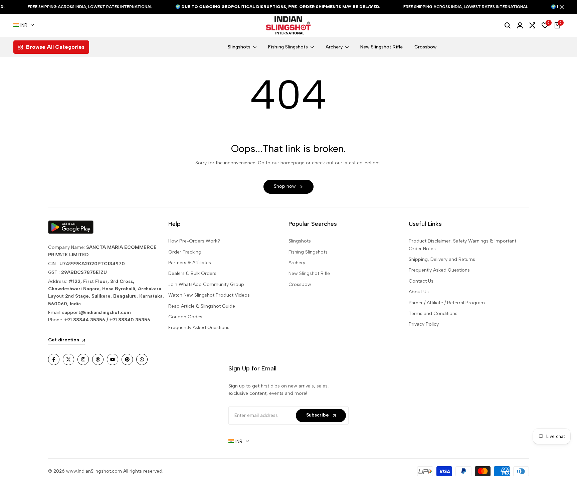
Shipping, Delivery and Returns (442, 259)
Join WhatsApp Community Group (206, 284)
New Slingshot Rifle (309, 273)
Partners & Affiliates (189, 263)
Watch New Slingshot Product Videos (209, 295)
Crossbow (299, 284)
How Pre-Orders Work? (194, 241)
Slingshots (299, 241)
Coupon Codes (185, 317)
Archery (296, 263)
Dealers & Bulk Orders (192, 273)
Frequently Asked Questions (198, 327)
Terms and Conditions (433, 313)
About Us (419, 292)
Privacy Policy (424, 324)
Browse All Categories (55, 47)
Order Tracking (184, 252)
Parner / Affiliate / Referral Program (447, 303)
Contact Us (421, 281)
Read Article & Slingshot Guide (201, 306)
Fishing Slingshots (308, 252)
